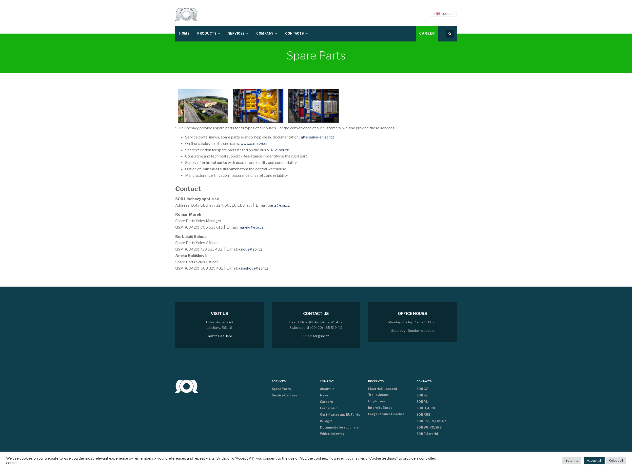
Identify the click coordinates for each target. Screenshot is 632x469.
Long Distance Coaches (386, 414)
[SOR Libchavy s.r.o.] (186, 386)
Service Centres (284, 395)
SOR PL (422, 402)
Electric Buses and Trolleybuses (382, 392)
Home (184, 33)
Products (207, 33)
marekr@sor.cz (251, 227)
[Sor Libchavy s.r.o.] (186, 14)
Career (427, 33)
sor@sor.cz (321, 336)
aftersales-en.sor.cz (317, 137)
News (324, 395)
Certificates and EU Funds (340, 414)
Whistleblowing (332, 434)
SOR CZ (422, 389)
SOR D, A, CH (425, 408)
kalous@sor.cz (250, 249)
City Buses (376, 401)
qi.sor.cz (282, 150)
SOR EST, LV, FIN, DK (431, 421)
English (447, 14)
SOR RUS (423, 414)
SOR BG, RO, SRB (429, 427)
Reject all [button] (616, 460)
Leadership (328, 408)
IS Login (326, 421)
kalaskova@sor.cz (253, 268)
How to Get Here (219, 336)
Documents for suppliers (339, 427)
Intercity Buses (380, 408)
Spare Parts (281, 389)
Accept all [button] (594, 460)
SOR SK (422, 395)
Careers (326, 402)
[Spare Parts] (203, 105)
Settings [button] (571, 460)
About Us (327, 389)
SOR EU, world (427, 434)
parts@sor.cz (279, 205)
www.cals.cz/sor (254, 143)
